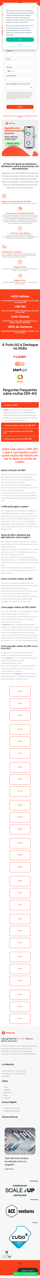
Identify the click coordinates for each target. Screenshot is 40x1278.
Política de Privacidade (30, 2)
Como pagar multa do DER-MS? (18, 439)
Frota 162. (21, 1039)
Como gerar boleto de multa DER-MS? (18, 432)
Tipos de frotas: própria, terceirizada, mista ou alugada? (17, 1161)
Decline (20, 44)
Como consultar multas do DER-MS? (20, 425)
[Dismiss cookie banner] (33, 7)
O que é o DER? (11, 405)
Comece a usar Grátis (9, 2)
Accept (20, 39)
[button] (20, 405)
